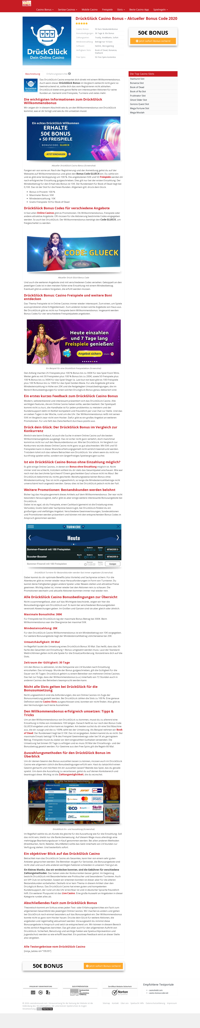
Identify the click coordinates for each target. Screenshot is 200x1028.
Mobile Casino (90, 9)
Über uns (125, 1003)
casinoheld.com (156, 990)
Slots (120, 9)
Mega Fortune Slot (139, 108)
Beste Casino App (139, 9)
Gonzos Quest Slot (139, 104)
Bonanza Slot (137, 83)
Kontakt (115, 1003)
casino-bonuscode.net (158, 993)
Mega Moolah (137, 112)
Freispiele (107, 9)
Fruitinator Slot (138, 95)
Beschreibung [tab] (32, 73)
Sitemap (106, 1003)
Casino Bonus (44, 9)
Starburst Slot (137, 78)
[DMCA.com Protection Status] (44, 1008)
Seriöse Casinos (67, 9)
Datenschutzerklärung (155, 1003)
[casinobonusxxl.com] (26, 3)
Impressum (172, 1003)
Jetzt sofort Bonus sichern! (154, 41)
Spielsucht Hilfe (137, 1003)
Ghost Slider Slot (138, 99)
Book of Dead (137, 87)
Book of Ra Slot (138, 91)
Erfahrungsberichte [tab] (58, 73)
